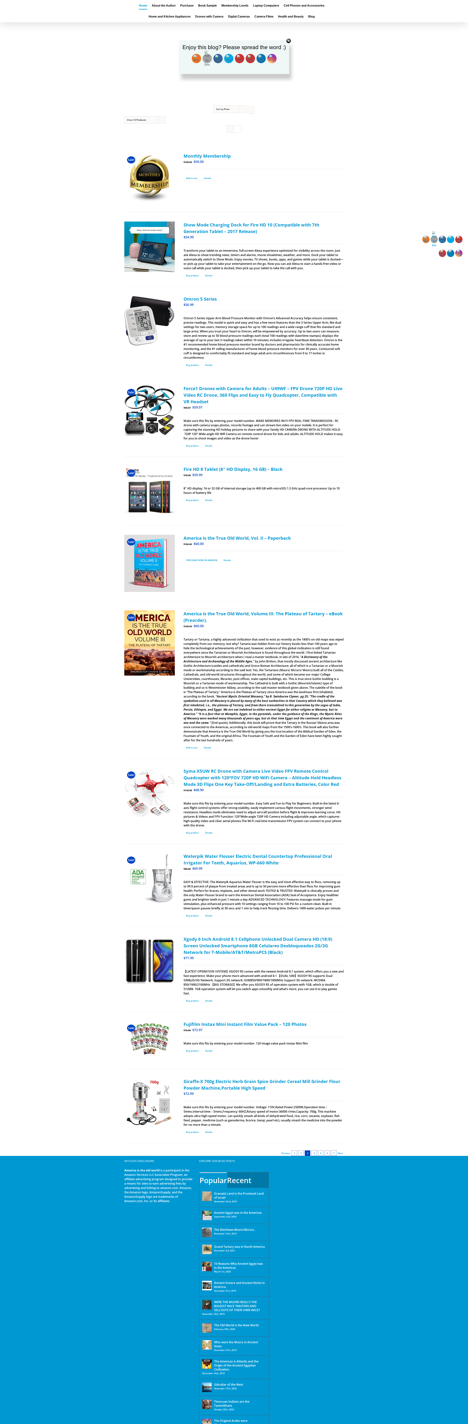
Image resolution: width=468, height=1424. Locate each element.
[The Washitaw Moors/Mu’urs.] (207, 1232)
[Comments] (260, 1180)
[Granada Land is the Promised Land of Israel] (207, 1196)
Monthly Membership (207, 156)
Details (207, 178)
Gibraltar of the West (228, 1385)
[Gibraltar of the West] (207, 1387)
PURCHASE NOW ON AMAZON (201, 560)
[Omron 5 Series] (149, 321)
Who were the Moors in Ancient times (236, 1344)
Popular (213, 1180)
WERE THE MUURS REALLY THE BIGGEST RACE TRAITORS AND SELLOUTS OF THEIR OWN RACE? (237, 1306)
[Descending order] (250, 110)
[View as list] (237, 128)
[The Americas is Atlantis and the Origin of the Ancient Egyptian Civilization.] (207, 1364)
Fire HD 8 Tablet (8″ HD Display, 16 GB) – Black (233, 469)
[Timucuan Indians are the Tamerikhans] (207, 1404)
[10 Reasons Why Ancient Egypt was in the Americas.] (207, 1266)
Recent (239, 1180)
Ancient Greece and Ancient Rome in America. (239, 1285)
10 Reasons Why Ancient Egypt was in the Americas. (238, 1266)
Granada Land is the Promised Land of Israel (239, 1196)
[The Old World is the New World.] (207, 1328)
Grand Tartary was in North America (239, 1247)
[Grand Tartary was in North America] (207, 1249)
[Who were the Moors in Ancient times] (207, 1345)
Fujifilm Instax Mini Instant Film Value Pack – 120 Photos (245, 1024)
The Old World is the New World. (236, 1325)
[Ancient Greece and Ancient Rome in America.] (207, 1285)
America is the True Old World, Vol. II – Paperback (237, 538)
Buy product (192, 275)
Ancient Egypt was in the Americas (238, 1213)
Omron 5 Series (200, 299)
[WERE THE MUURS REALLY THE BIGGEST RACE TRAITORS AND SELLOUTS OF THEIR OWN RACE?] (207, 1304)
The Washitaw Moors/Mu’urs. (234, 1230)
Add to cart (192, 178)
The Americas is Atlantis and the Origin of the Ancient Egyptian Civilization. (236, 1365)
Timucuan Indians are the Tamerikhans (231, 1404)
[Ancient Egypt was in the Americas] (207, 1215)
